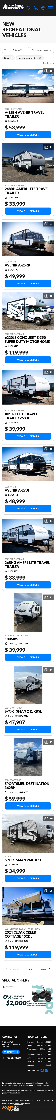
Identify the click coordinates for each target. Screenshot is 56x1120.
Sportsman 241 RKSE (23, 711)
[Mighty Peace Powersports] (13, 8)
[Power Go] (28, 1108)
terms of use (15, 1093)
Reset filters (48, 63)
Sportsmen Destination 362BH (27, 786)
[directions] (43, 8)
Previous (15, 969)
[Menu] (50, 8)
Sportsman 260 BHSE (23, 860)
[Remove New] (11, 58)
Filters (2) (17, 50)
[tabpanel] (39, 1053)
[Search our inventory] (28, 8)
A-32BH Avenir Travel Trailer (24, 114)
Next (43, 969)
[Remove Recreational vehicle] (40, 58)
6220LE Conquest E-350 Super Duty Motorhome (27, 340)
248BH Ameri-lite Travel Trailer (27, 191)
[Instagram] (46, 1070)
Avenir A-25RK (17, 265)
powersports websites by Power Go (39, 1100)
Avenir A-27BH (17, 490)
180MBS (11, 639)
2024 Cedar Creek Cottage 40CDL (20, 934)
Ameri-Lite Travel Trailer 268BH (21, 416)
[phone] (35, 8)
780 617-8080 (13, 1057)
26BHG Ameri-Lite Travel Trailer (27, 565)
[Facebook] (42, 1070)
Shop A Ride (18, 1104)
